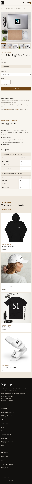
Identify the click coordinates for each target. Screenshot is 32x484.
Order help (4, 438)
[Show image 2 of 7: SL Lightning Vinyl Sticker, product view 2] (10, 46)
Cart (2, 419)
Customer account (6, 434)
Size (4, 71)
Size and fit (4, 445)
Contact (3, 431)
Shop (6, 8)
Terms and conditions (7, 464)
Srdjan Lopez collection (7, 412)
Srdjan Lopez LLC (11, 8)
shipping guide (8, 109)
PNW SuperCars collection (8, 416)
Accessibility (4, 456)
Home (2, 8)
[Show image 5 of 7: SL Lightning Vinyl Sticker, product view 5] (28, 46)
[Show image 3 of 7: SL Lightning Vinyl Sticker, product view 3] (16, 46)
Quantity (3, 78)
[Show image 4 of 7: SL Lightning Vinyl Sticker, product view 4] (22, 46)
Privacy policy (4, 468)
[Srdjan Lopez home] (2, 3)
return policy (17, 109)
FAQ (2, 449)
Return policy (4, 452)
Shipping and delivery (7, 442)
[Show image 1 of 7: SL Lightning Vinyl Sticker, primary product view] (3, 46)
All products (4, 408)
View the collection (6, 209)
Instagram (3, 401)
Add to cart (16, 89)
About (2, 427)
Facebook (10, 401)
